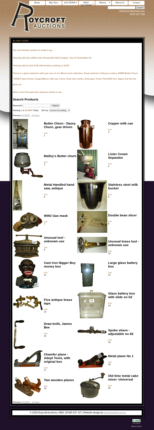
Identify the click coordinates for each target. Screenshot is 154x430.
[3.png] (28, 177)
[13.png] (28, 309)
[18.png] (92, 368)
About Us (119, 2)
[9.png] (28, 257)
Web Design (136, 423)
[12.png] (87, 288)
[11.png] (26, 288)
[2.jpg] (86, 148)
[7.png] (28, 231)
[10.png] (92, 252)
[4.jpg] (87, 179)
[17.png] (28, 366)
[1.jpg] (20, 148)
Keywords (17, 105)
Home (37, 2)
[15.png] (19, 349)
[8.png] (92, 232)
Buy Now (53, 2)
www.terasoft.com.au (115, 412)
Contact (136, 2)
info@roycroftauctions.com (132, 11)
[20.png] (92, 399)
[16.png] (92, 333)
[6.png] (92, 210)
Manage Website (136, 426)
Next (37, 115)
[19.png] (28, 395)
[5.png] (17, 210)
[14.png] (92, 318)
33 (33, 115)
